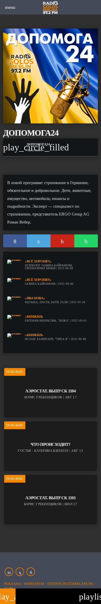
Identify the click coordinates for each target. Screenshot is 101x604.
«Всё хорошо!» (38, 261)
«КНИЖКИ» (34, 316)
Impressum (34, 584)
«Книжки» (34, 335)
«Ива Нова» (35, 298)
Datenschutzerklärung (70, 584)
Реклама (12, 584)
